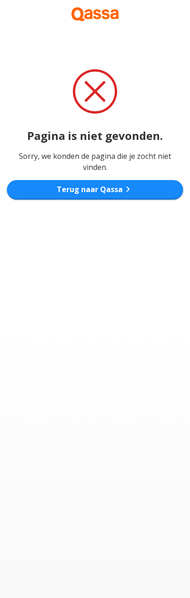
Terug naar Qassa (95, 189)
